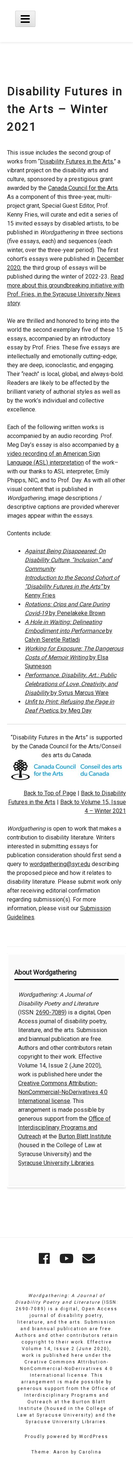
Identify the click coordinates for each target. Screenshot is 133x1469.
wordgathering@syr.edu (60, 864)
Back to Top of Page (50, 793)
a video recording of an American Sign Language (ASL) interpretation (63, 453)
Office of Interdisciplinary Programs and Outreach (64, 1127)
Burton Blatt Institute (84, 1136)
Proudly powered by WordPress (66, 1436)
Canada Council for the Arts (83, 188)
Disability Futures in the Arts (76, 161)
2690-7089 (50, 1012)
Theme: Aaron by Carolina (66, 1452)
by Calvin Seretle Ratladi (68, 630)
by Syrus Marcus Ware (71, 684)
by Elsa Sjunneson (74, 657)
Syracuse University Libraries (56, 1162)
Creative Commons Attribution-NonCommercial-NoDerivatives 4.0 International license (63, 1092)
